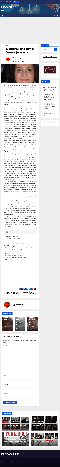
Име (4, 375)
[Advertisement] (30, 28)
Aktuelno (57, 460)
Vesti (52, 460)
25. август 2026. (9, 428)
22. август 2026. (38, 428)
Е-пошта (6, 384)
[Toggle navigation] (29, 16)
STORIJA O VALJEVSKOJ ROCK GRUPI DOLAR (48, 98)
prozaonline (16, 57)
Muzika (5, 437)
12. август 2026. (38, 444)
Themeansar (4, 463)
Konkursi (44, 460)
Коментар (6, 345)
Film (10, 421)
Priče (8, 45)
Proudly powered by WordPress (8, 461)
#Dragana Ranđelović (18, 61)
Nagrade (52, 464)
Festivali (6, 421)
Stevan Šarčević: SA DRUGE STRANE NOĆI (12, 293)
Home (36, 460)
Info (13, 421)
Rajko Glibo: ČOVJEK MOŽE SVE (28, 293)
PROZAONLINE (10, 454)
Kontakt (57, 464)
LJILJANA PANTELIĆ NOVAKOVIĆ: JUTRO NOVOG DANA (49, 106)
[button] (55, 15)
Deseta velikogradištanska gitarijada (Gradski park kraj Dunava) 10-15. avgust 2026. (15, 441)
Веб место (6, 393)
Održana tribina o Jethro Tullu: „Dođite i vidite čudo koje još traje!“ (44, 441)
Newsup (22, 461)
